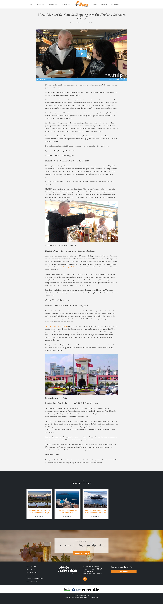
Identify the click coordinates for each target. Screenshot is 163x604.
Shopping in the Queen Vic (71, 267)
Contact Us (115, 4)
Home (31, 4)
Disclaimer (30, 576)
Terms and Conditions (35, 579)
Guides (95, 4)
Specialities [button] (53, 4)
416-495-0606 (89, 571)
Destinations (31, 573)
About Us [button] (40, 4)
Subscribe (123, 571)
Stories (104, 4)
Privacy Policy (32, 582)
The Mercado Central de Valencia (56, 326)
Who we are (31, 567)
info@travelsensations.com (93, 574)
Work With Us (81, 553)
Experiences (66, 4)
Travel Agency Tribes (92, 597)
